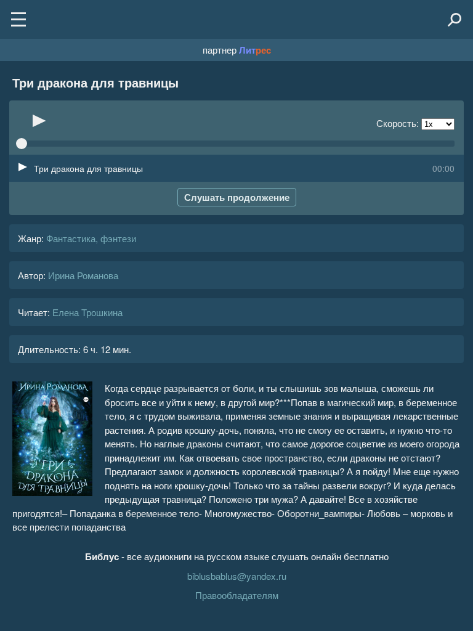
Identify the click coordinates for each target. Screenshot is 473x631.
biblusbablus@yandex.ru (236, 575)
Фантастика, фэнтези (91, 238)
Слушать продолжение (236, 197)
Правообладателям (236, 594)
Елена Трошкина (87, 312)
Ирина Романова (83, 275)
